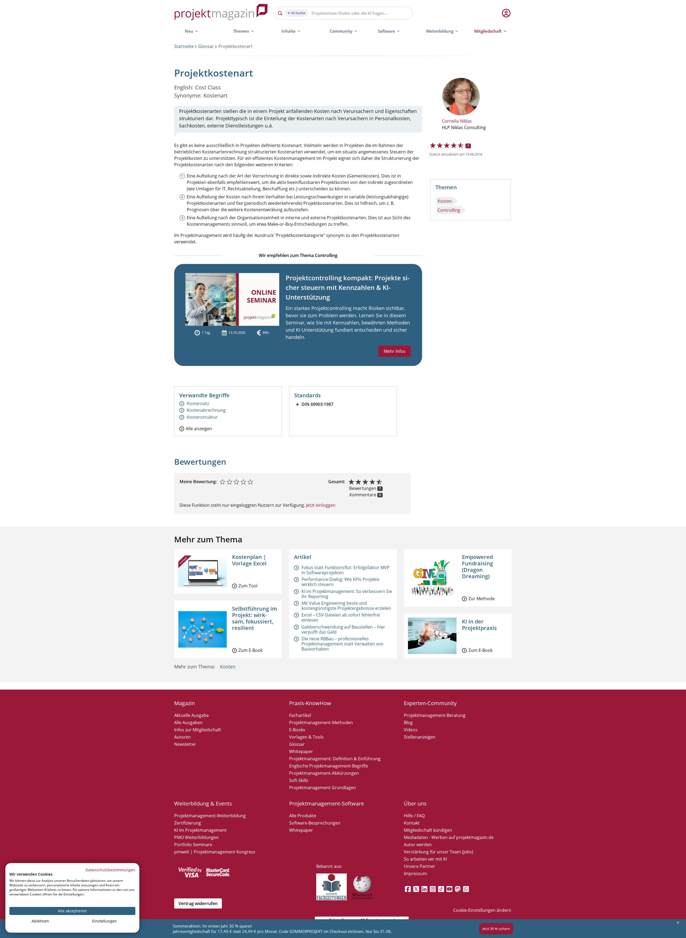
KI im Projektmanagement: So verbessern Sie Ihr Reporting (346, 593)
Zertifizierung (187, 823)
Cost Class (208, 87)
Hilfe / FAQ (414, 816)
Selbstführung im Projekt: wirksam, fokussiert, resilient (254, 618)
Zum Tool (248, 586)
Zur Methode (481, 599)
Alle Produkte (302, 816)
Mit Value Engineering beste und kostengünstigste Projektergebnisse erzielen (346, 605)
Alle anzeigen (199, 428)
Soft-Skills (298, 780)
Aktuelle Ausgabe (191, 715)
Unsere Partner (419, 866)
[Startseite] (221, 13)
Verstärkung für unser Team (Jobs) (438, 852)
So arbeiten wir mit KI (425, 859)
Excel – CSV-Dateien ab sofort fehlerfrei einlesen (340, 617)
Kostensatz (198, 403)
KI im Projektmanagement (200, 830)
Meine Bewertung (198, 482)
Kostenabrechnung (206, 410)
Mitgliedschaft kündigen (428, 830)
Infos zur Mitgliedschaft (197, 730)
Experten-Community (430, 703)
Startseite (184, 46)
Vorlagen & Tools (306, 737)
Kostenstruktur (202, 417)
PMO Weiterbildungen (196, 837)
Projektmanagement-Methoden (321, 722)
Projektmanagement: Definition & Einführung (335, 759)
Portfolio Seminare (193, 845)
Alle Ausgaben (188, 722)
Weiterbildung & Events (203, 803)
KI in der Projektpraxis (479, 624)
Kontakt (412, 823)
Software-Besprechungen (314, 823)
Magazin (184, 703)
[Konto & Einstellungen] (506, 13)
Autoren (182, 737)
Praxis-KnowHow (310, 703)
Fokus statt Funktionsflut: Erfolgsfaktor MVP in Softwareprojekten (345, 570)
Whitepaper (301, 751)
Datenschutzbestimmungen (110, 869)
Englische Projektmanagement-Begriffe (328, 766)
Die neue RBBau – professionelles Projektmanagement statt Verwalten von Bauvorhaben (342, 644)
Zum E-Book (250, 650)
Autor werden (418, 845)
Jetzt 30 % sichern (496, 928)
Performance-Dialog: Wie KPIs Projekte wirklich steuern (340, 581)
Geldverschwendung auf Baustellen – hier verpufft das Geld (343, 629)
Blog (408, 722)
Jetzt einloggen (320, 505)
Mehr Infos (394, 351)
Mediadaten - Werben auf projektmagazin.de (449, 837)
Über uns (415, 803)
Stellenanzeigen (419, 737)
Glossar (206, 46)
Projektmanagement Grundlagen (322, 788)
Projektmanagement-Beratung (434, 715)
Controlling (449, 210)
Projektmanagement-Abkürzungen (324, 773)
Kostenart (215, 95)
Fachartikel (300, 715)
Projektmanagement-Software (326, 803)
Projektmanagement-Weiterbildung (210, 816)
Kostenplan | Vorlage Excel (249, 560)
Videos (410, 730)
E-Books (297, 730)
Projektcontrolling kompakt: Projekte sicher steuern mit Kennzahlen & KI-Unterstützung (348, 287)
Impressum (415, 873)
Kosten (445, 201)
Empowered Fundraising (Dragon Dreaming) (477, 566)
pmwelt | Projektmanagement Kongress (214, 852)
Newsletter (185, 744)
